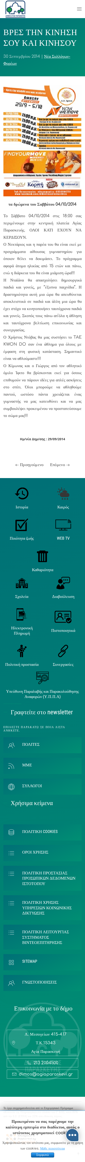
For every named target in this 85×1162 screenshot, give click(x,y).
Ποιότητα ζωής (22, 538)
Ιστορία (22, 507)
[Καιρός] (63, 493)
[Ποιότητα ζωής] (21, 524)
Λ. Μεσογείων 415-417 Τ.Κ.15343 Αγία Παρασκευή (45, 1043)
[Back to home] (15, 9)
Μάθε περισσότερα (52, 1148)
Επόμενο (58, 464)
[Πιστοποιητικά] (63, 617)
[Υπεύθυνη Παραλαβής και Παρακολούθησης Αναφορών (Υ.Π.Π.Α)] (42, 677)
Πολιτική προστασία (22, 664)
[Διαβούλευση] (63, 582)
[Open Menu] (79, 9)
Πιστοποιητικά (63, 630)
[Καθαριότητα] (42, 556)
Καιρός (63, 507)
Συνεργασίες (63, 664)
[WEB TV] (63, 524)
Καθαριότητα (42, 569)
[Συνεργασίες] (63, 651)
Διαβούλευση (63, 596)
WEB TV (63, 538)
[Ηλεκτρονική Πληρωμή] (22, 614)
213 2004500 (46, 1063)
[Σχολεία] (22, 582)
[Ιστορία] (22, 493)
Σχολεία (21, 596)
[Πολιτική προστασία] (22, 651)
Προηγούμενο (31, 464)
